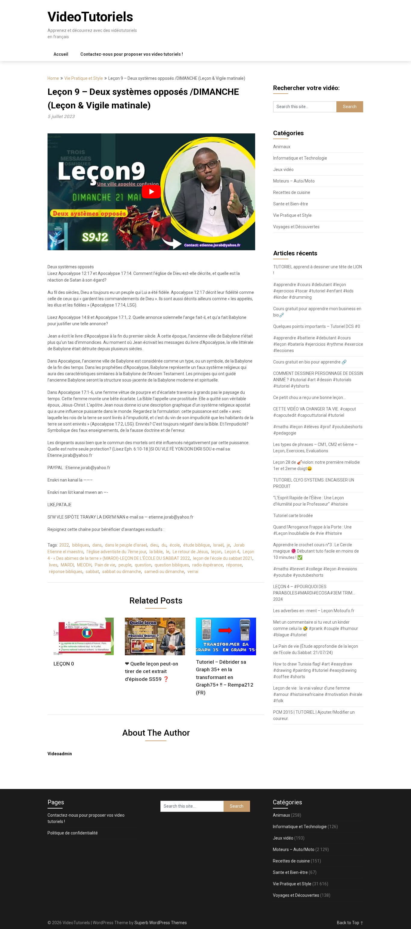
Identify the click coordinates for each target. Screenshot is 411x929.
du (164, 545)
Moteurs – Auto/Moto (294, 181)
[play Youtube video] (151, 191)
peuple (125, 565)
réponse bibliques (65, 571)
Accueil (61, 54)
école (175, 545)
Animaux (281, 146)
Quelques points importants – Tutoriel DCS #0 (316, 326)
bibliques (80, 545)
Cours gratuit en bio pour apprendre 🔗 (310, 362)
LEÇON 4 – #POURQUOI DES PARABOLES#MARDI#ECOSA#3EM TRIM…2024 (314, 593)
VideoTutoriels (90, 17)
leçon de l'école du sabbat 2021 (222, 558)
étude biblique (196, 545)
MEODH (84, 565)
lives (53, 565)
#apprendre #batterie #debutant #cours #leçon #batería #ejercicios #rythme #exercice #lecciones (318, 344)
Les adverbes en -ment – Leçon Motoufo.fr (313, 610)
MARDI (67, 565)
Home (53, 78)
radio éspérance (207, 565)
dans (97, 545)
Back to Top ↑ (350, 922)
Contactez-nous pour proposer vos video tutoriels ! (131, 54)
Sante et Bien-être (290, 203)
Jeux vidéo (283, 169)
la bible (156, 551)
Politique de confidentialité (73, 833)
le (167, 551)
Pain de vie (105, 565)
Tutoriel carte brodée (293, 515)
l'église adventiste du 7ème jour (116, 551)
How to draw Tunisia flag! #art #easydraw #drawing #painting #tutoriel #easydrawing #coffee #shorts (315, 670)
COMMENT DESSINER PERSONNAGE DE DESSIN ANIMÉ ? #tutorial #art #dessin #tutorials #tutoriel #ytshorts (318, 379)
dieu (154, 545)
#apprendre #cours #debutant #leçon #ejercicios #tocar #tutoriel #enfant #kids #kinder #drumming (313, 291)
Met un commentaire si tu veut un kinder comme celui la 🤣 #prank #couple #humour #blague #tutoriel (315, 628)
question (143, 565)
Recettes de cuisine (291, 192)
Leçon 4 (232, 551)
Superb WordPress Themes (160, 922)
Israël (218, 545)
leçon (216, 551)
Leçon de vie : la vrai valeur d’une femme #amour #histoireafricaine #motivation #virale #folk (317, 694)
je (228, 545)
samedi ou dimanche (164, 571)
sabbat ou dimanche (121, 571)
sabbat (92, 571)
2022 (64, 545)
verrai (192, 571)
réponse (234, 565)
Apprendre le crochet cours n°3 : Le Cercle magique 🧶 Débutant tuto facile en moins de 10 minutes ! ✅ (316, 551)
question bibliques (172, 565)
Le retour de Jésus (190, 551)
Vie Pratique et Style (83, 78)
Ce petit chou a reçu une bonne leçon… (309, 397)
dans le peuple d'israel (126, 545)
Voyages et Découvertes (296, 226)
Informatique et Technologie (300, 158)
